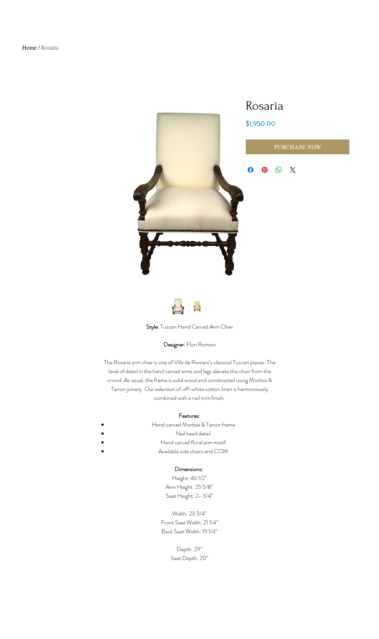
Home (29, 47)
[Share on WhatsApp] (278, 169)
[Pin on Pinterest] (264, 169)
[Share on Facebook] (250, 169)
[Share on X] (292, 169)
